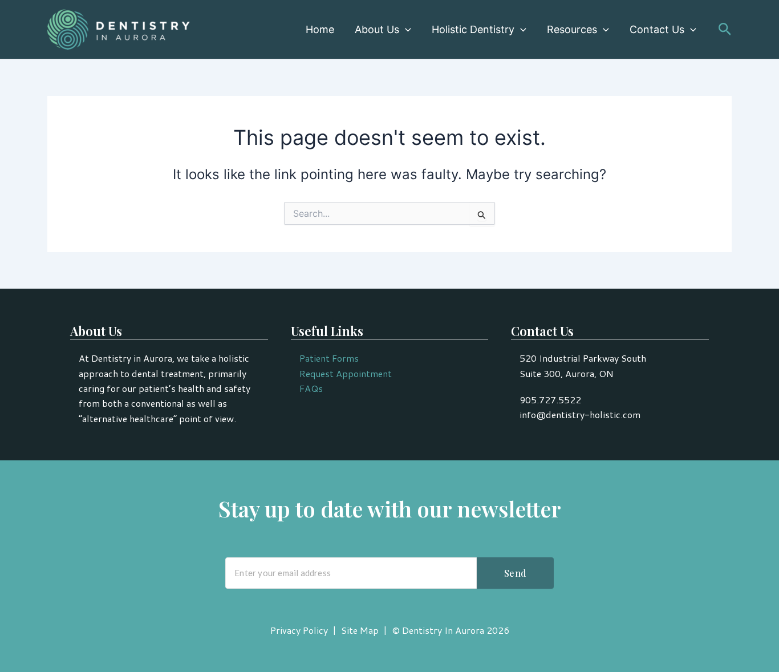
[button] (725, 29)
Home (320, 29)
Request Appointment (345, 373)
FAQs (311, 388)
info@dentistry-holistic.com (580, 414)
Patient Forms (329, 358)
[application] (405, 29)
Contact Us (657, 29)
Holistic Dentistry (473, 29)
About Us (377, 29)
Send (515, 573)
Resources (572, 29)
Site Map (360, 630)
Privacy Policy (299, 630)
